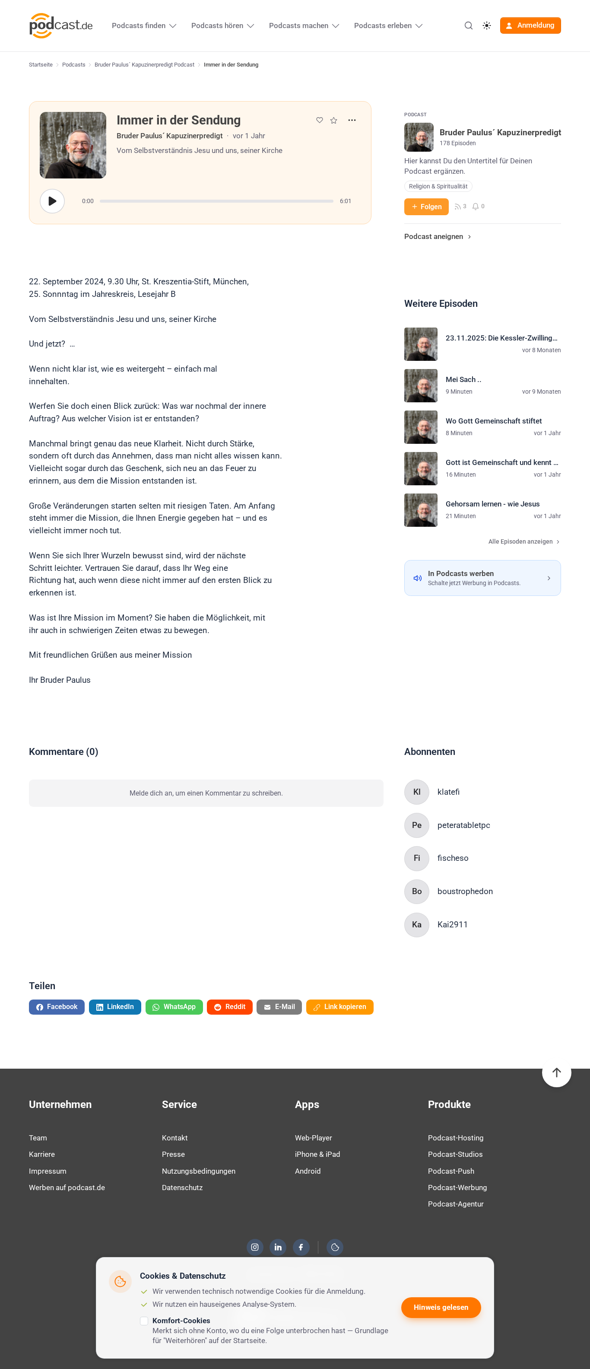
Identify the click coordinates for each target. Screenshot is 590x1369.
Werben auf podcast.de (67, 1187)
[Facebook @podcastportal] (301, 1247)
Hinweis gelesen (441, 1307)
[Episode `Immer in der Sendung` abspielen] (52, 201)
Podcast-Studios (455, 1154)
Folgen (431, 207)
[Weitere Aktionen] (352, 120)
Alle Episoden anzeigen (520, 541)
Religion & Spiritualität (438, 186)
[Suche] (469, 25)
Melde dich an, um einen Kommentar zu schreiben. (206, 793)
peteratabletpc (464, 825)
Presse (173, 1154)
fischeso (453, 858)
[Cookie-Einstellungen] (335, 1247)
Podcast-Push (451, 1171)
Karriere (42, 1154)
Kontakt (175, 1137)
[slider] (216, 201)
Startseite (41, 64)
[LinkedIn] (278, 1247)
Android (308, 1171)
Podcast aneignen (433, 236)
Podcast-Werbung (457, 1187)
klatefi (449, 792)
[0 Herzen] (319, 120)
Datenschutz (182, 1187)
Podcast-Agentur (456, 1204)
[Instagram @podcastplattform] (255, 1247)
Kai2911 (453, 925)
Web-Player (313, 1137)
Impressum (48, 1171)
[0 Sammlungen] (334, 120)
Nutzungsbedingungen (198, 1171)
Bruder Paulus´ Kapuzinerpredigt (170, 135)
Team (38, 1137)
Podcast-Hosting (456, 1137)
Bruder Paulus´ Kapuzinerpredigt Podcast (144, 64)
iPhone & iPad (317, 1154)
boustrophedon (465, 891)
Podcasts (74, 64)
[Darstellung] (486, 25)
